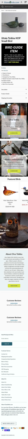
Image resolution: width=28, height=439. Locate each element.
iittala (4, 67)
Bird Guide (6, 70)
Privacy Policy (5, 364)
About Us (3, 382)
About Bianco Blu (5, 389)
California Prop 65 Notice (7, 374)
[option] (14, 22)
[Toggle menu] (2, 2)
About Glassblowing (6, 384)
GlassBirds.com (11, 435)
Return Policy (4, 361)
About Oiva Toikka (6, 387)
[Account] (21, 1)
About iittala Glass (6, 399)
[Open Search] (2, 6)
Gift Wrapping (5, 369)
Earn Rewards (4, 371)
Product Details (5, 93)
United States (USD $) (8, 423)
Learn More (14, 133)
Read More (14, 285)
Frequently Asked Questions (8, 359)
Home (2, 10)
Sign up (7, 343)
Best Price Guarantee (6, 366)
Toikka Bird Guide (5, 394)
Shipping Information (6, 98)
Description (4, 89)
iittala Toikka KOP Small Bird (10, 10)
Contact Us (4, 354)
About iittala (4, 392)
